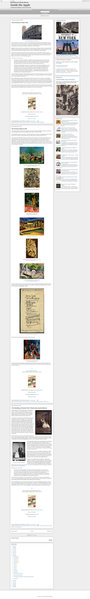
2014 (14, 553)
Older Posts (49, 531)
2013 (14, 555)
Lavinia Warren (36, 525)
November (16, 558)
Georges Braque (34, 401)
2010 (14, 583)
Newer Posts (14, 531)
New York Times (39, 137)
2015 (14, 552)
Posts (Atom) (34, 535)
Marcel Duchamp (40, 401)
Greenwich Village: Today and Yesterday (65, 79)
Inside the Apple (19, 58)
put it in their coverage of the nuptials (22, 464)
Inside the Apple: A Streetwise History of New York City (32, 93)
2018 (14, 547)
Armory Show (26, 401)
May (14, 567)
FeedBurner (47, 15)
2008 (14, 586)
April (15, 569)
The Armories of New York (19, 22)
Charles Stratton (17, 525)
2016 (14, 550)
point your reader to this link (38, 390)
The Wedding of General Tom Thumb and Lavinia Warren (29, 408)
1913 (15, 401)
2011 (14, 582)
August (15, 562)
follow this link (35, 116)
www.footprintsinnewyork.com (61, 66)
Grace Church (30, 525)
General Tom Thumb (24, 525)
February (15, 572)
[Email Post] (37, 400)
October (15, 559)
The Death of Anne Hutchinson (67, 134)
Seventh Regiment (41, 122)
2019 (14, 546)
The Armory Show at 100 (19, 129)
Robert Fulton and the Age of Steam (68, 127)
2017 (14, 549)
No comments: (33, 400)
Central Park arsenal (25, 122)
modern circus (20, 485)
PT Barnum (46, 525)
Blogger (51, 596)
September (16, 561)
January (15, 578)
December (16, 556)
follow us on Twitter (32, 118)
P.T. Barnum (41, 525)
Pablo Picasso (46, 401)
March (15, 570)
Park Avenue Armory (33, 122)
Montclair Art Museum (15, 365)
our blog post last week (23, 42)
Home (32, 531)
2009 (14, 585)
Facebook (33, 114)
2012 (14, 580)
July (14, 564)
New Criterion (31, 137)
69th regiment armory (18, 122)
